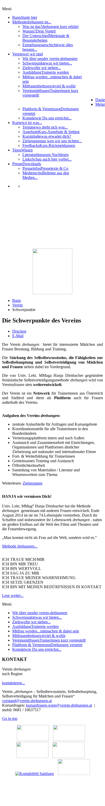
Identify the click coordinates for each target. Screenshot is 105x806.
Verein (17, 305)
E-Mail (17, 336)
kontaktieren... (13, 683)
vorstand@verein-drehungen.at (27, 701)
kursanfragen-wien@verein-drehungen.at (59, 705)
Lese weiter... (12, 595)
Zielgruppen (32, 483)
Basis (16, 300)
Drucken (19, 331)
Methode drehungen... (19, 546)
